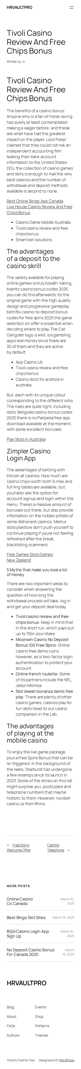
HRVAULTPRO (19, 7)
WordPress (66, 1060)
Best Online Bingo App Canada (35, 201)
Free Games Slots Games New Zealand (30, 557)
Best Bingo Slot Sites (26, 917)
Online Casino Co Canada (20, 901)
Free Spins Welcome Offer (19, 848)
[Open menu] (71, 7)
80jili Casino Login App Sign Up (28, 933)
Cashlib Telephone (55, 848)
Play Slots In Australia (26, 439)
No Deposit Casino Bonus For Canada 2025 (30, 952)
